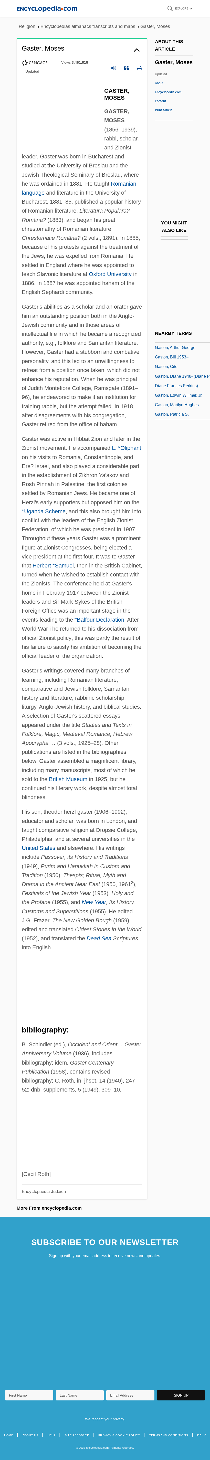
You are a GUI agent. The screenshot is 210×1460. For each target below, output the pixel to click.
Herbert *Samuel (53, 565)
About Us (30, 1435)
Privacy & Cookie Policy (119, 1435)
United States (38, 848)
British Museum (68, 779)
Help (52, 1435)
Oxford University (110, 274)
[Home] (47, 8)
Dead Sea (99, 938)
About (168, 92)
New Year (94, 902)
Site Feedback (77, 1435)
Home (8, 1435)
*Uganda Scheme (44, 511)
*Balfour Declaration (99, 620)
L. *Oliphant (126, 448)
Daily (201, 1435)
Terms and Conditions (168, 1435)
